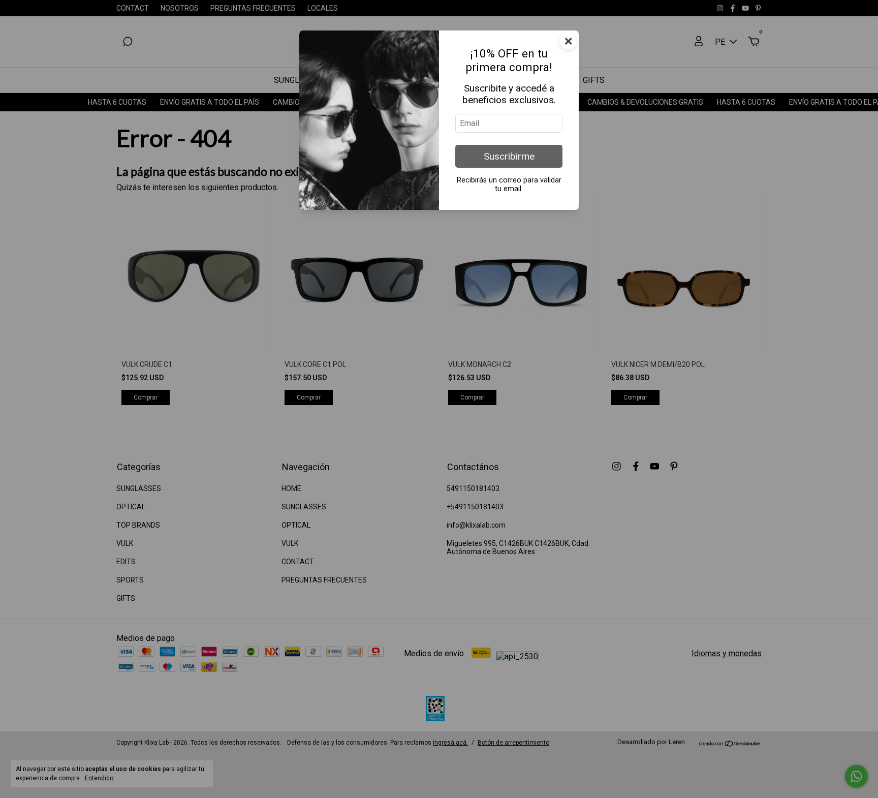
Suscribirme (509, 156)
